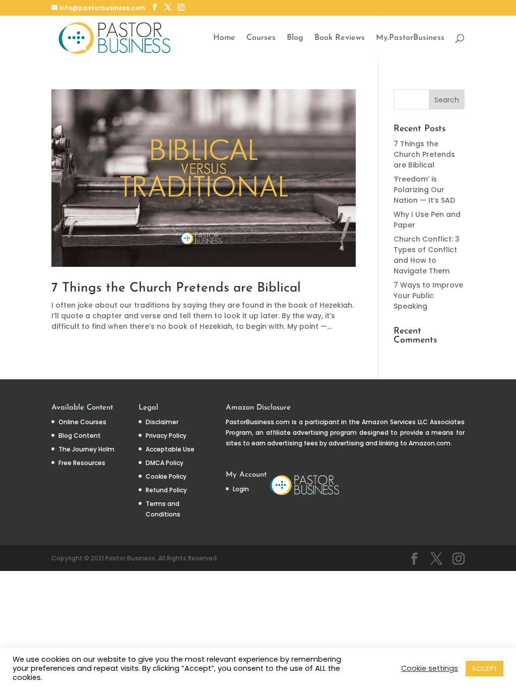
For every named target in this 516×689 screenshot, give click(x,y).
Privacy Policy (166, 435)
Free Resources (81, 462)
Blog (295, 38)
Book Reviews (339, 38)
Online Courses (82, 422)
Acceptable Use (170, 449)
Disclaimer (162, 422)
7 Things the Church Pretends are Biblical (176, 288)
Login (241, 489)
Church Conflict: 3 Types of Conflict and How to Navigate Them (427, 255)
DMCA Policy (164, 462)
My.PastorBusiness (410, 38)
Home (224, 38)
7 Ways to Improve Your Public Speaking (428, 295)
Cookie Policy (166, 476)
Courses (261, 38)
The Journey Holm (86, 449)
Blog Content (79, 435)
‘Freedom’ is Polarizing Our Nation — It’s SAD (424, 189)
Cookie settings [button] (429, 668)
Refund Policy (166, 490)
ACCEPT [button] (484, 668)
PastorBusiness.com (258, 422)
